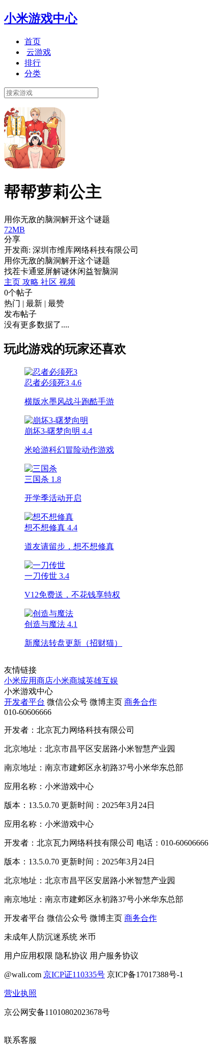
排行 (32, 62)
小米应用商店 (28, 680)
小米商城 (69, 680)
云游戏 (38, 52)
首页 (32, 41)
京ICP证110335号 (74, 974)
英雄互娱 (102, 680)
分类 (32, 73)
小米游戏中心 (40, 18)
